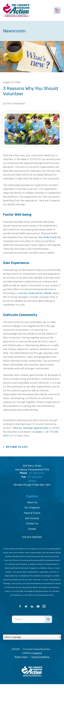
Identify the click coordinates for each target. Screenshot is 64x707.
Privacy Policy (21, 657)
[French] (27, 632)
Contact (32, 480)
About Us (32, 502)
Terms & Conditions (40, 657)
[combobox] (28, 619)
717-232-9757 (36, 473)
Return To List (16, 447)
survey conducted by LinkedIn (36, 293)
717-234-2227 (35, 477)
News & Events (32, 513)
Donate (32, 528)
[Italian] (32, 632)
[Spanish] (39, 632)
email (38, 431)
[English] (25, 632)
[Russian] (37, 632)
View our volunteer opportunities (30, 428)
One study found (47, 237)
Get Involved (32, 518)
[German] (29, 632)
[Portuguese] (34, 632)
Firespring (37, 653)
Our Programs (32, 507)
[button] (57, 10)
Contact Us (32, 523)
